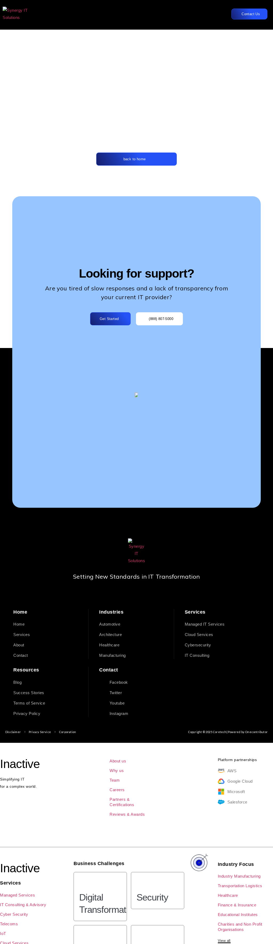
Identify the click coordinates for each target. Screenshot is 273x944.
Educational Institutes (238, 914)
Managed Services (17, 895)
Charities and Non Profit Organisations (240, 927)
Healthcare (228, 895)
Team (115, 780)
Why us (117, 770)
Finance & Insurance (237, 905)
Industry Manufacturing (239, 876)
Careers (117, 789)
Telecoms (9, 924)
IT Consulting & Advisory (23, 904)
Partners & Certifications (122, 802)
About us (118, 761)
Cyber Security (14, 914)
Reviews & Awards (127, 814)
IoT (3, 933)
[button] (203, 14)
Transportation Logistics (240, 885)
